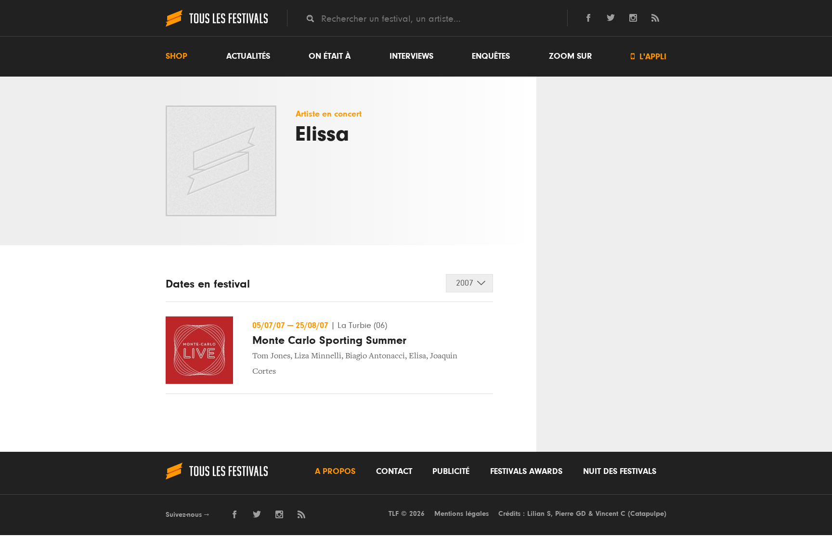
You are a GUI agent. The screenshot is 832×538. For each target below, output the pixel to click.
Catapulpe (647, 513)
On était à (330, 56)
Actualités (248, 56)
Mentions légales (461, 513)
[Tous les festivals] (217, 25)
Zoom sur (570, 56)
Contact (394, 471)
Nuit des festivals (619, 471)
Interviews (411, 56)
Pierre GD (570, 513)
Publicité (450, 471)
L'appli (648, 56)
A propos (335, 471)
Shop (176, 56)
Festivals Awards (526, 471)
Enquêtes (491, 56)
